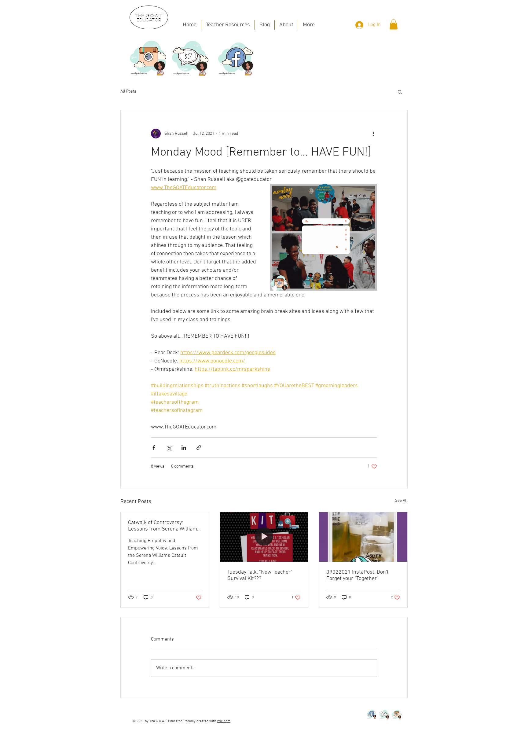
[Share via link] (199, 447)
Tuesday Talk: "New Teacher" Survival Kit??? (259, 575)
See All (401, 500)
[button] (393, 24)
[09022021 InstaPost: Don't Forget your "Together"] (363, 537)
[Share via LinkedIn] (184, 447)
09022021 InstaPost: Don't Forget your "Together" (357, 575)
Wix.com (223, 721)
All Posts (128, 91)
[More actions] (373, 133)
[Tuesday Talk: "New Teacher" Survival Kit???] (264, 537)
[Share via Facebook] (154, 447)
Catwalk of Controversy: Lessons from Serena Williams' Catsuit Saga (164, 526)
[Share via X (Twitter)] (169, 447)
